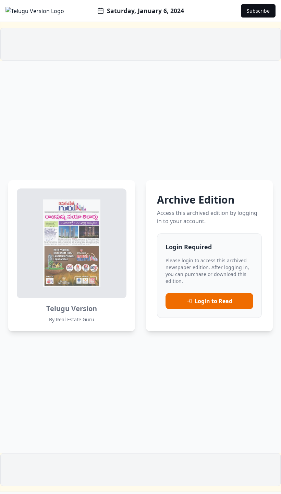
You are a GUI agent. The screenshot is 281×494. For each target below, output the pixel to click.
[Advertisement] (140, 44)
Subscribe (258, 11)
